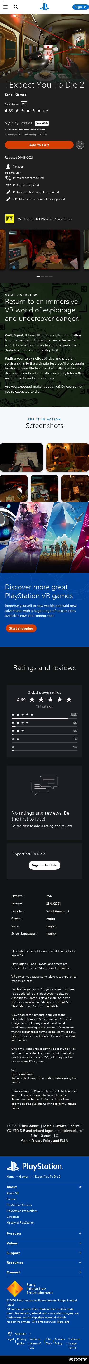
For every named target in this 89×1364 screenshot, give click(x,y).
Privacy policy (21, 1341)
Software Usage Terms (74, 1343)
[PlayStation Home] (45, 7)
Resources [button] (15, 1262)
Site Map (49, 1341)
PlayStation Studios (19, 1205)
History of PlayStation (20, 1223)
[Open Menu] (5, 7)
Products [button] (14, 1233)
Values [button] (12, 1243)
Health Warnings (22, 1074)
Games (24, 1177)
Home (10, 1177)
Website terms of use (35, 1343)
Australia (20, 1333)
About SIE (13, 1193)
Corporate (13, 1217)
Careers (12, 1199)
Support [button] (13, 1253)
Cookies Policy (60, 1341)
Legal (10, 1339)
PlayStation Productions (22, 1211)
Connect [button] (13, 1272)
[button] (38, 276)
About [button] (12, 1187)
